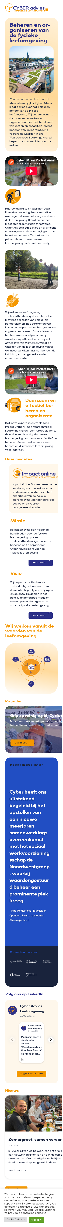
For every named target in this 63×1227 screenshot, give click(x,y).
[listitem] (31, 684)
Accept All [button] (36, 1220)
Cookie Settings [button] (15, 1220)
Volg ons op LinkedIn (31, 1074)
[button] (51, 1039)
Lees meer (39, 562)
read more (20, 742)
